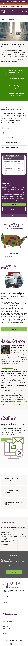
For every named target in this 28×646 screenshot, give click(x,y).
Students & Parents (20, 6)
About (5, 602)
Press (26, 6)
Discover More (4, 544)
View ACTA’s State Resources (15, 80)
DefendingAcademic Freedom (9, 620)
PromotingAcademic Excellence (10, 614)
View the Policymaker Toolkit (15, 88)
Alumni (7, 6)
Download (14, 204)
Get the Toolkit (14, 329)
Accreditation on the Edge (19, 401)
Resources (6, 608)
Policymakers (12, 6)
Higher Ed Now (19, 3)
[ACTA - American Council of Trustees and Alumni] (8, 11)
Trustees (3, 6)
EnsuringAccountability (8, 627)
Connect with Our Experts (15, 95)
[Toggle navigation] (26, 11)
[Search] (22, 11)
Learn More (22, 1)
